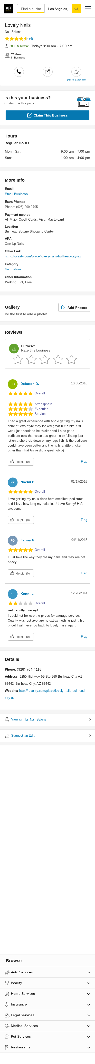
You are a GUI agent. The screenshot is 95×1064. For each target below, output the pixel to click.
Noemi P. (27, 482)
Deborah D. (29, 384)
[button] (88, 8)
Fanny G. (28, 540)
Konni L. (27, 593)
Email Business (16, 194)
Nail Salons (13, 32)
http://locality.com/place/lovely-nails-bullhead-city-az (43, 256)
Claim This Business (51, 115)
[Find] (76, 8)
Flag (84, 461)
